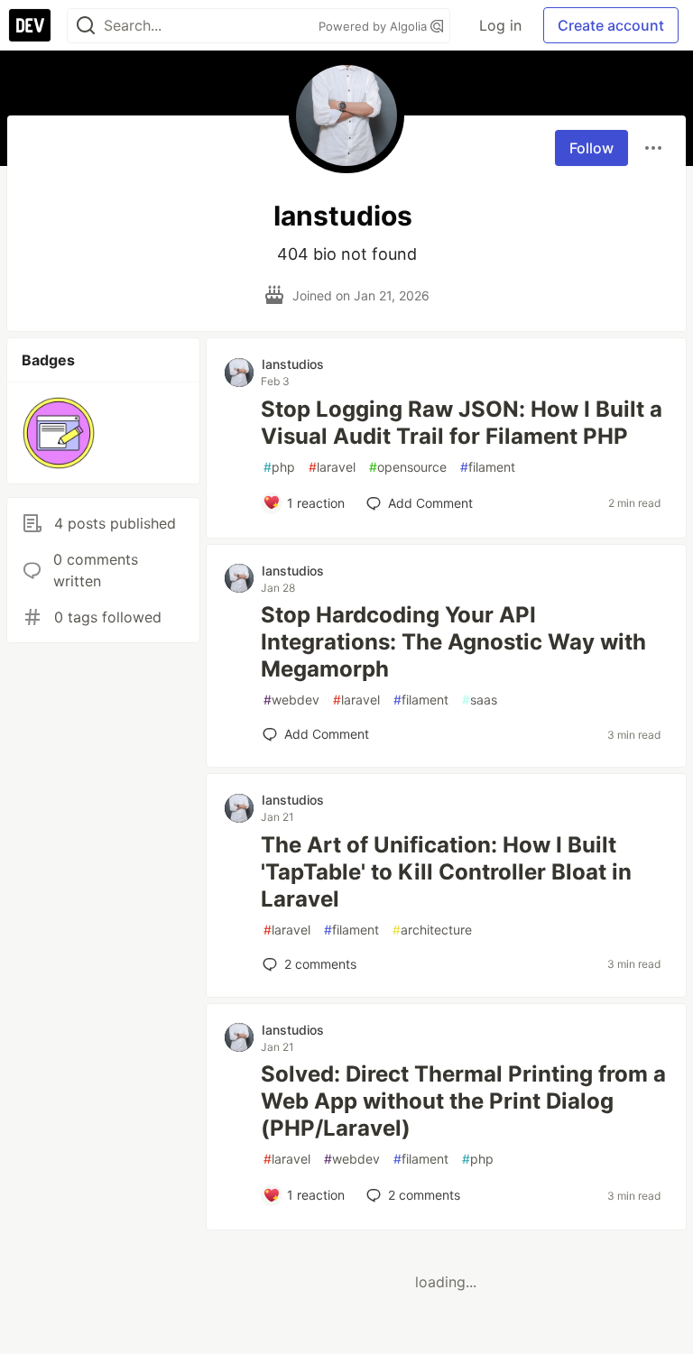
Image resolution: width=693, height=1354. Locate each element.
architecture (432, 929)
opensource (408, 466)
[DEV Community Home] (29, 25)
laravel (332, 466)
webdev (291, 699)
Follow (591, 148)
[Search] (86, 25)
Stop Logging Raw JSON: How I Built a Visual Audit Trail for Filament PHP (461, 422)
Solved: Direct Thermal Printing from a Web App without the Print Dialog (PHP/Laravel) (463, 1101)
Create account (611, 25)
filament (487, 466)
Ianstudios (293, 364)
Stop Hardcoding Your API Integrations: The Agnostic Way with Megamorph (453, 642)
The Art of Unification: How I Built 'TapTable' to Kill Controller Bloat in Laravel (446, 872)
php (279, 466)
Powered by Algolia (374, 26)
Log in (500, 25)
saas (479, 699)
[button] (59, 433)
